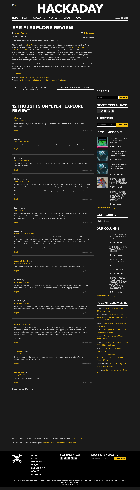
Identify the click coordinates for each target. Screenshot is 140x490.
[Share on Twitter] (16, 36)
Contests (54, 18)
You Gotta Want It (117, 270)
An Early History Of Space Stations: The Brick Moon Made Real (118, 168)
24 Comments (117, 187)
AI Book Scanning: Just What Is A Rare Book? (118, 237)
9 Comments (117, 146)
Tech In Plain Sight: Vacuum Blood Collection (118, 249)
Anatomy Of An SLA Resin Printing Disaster (118, 140)
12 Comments (88, 33)
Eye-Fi (29, 45)
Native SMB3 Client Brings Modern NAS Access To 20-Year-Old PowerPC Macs (112, 317)
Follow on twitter (101, 111)
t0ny (16, 118)
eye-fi (20, 80)
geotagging (28, 80)
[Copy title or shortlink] (25, 37)
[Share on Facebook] (13, 36)
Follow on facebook (98, 111)
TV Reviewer (19, 351)
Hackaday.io (38, 18)
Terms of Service (98, 480)
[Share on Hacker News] (19, 36)
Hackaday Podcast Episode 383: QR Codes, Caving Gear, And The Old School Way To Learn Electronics (118, 283)
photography (38, 80)
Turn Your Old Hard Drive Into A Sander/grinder (30, 88)
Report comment (87, 130)
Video (34, 465)
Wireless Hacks (43, 77)
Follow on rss (108, 111)
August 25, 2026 (121, 18)
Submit (68, 18)
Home (15, 18)
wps (64, 80)
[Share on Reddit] (22, 36)
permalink (19, 73)
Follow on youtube (105, 111)
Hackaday (70, 8)
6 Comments (117, 292)
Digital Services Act (111, 480)
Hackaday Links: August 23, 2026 (116, 260)
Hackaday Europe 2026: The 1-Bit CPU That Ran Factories (118, 181)
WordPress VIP (73, 484)
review (46, 80)
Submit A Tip (38, 468)
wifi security (19, 372)
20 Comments (117, 175)
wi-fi (57, 80)
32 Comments (117, 255)
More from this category (106, 208)
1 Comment (116, 265)
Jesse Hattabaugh (21, 261)
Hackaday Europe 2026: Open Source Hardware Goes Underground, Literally (117, 196)
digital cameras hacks (28, 77)
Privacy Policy (88, 480)
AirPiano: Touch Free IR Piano (75, 87)
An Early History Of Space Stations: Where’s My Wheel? (118, 153)
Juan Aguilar (21, 33)
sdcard (52, 80)
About (79, 18)
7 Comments (117, 204)
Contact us (112, 111)
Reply (16, 130)
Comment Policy (77, 438)
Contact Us (37, 474)
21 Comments (117, 160)
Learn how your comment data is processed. (59, 443)
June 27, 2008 (88, 37)
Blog (24, 18)
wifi (61, 80)
